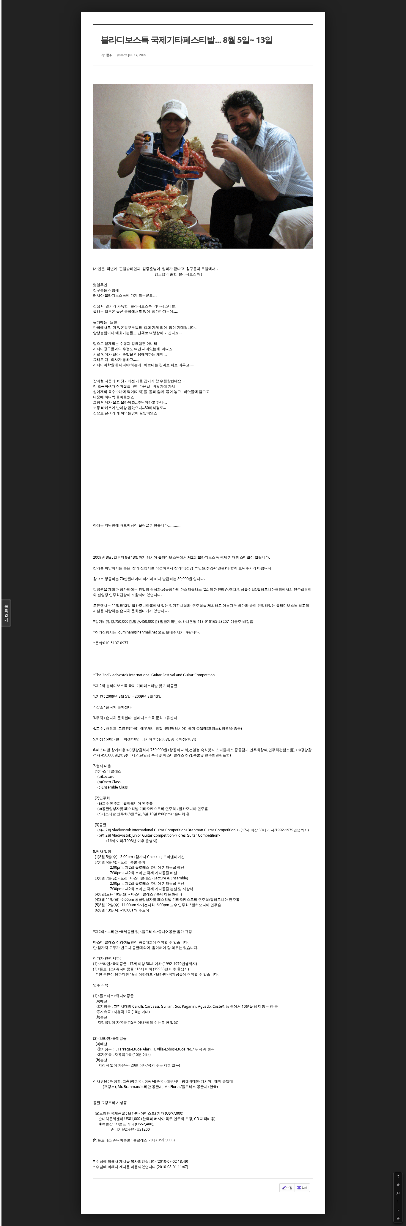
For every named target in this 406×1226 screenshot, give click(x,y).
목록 (6, 613)
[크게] (398, 1185)
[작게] (398, 1193)
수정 (289, 1187)
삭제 (304, 1187)
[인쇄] (398, 1218)
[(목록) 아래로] (398, 1210)
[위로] (398, 1201)
